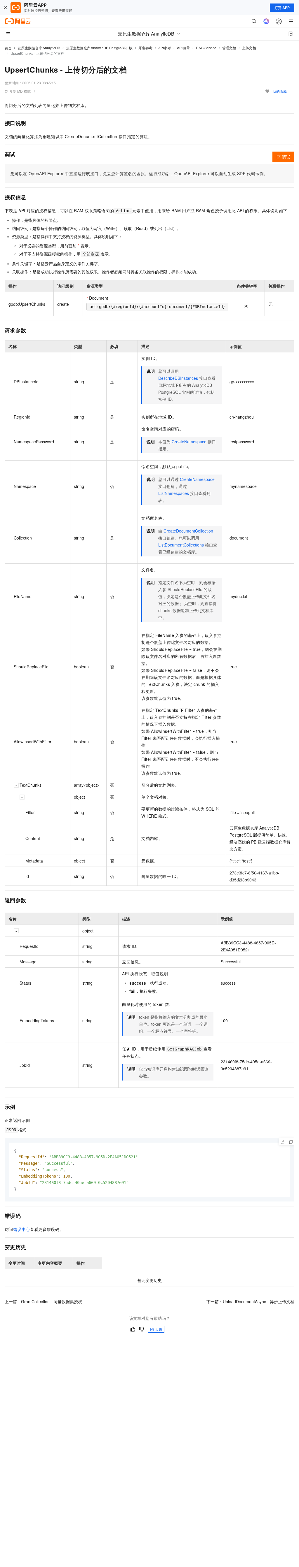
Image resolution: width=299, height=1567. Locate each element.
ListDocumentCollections (181, 545)
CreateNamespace (189, 442)
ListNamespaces (173, 493)
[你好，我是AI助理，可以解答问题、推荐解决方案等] (266, 21)
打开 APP (282, 7)
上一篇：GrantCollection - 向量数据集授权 (43, 1301)
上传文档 (249, 47)
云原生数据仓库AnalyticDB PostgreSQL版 (99, 47)
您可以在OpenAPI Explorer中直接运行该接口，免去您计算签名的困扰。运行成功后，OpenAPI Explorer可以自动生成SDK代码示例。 (139, 173)
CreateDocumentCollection (188, 531)
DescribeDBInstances (178, 378)
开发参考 (145, 47)
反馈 (158, 1329)
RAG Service (206, 47)
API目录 (183, 47)
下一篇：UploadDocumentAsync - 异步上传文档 (250, 1301)
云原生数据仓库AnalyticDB (39, 47)
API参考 (164, 47)
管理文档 (229, 47)
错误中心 (21, 1229)
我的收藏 (280, 91)
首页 (8, 47)
